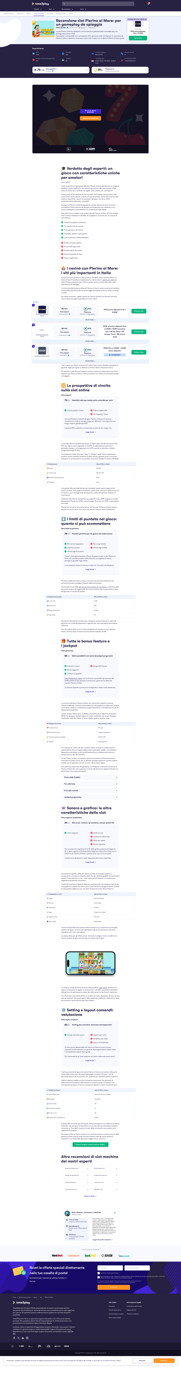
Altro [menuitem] (82, 9)
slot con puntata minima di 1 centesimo (93, 587)
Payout (28, 13)
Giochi (35, 1297)
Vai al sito (138, 38)
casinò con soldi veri (109, 280)
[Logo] (40, 3)
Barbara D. (92, 27)
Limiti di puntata (39, 13)
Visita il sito (139, 311)
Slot (41, 1297)
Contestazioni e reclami (116, 1314)
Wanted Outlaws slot (71, 1168)
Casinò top (20, 13)
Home (14, 1297)
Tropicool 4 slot (99, 1182)
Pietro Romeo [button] (61, 27)
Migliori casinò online (25, 1297)
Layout (71, 13)
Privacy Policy (115, 1360)
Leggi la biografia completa (101, 1239)
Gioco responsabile (115, 1318)
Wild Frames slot (99, 1168)
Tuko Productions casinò (73, 678)
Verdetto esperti (8, 13)
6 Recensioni (91, 314)
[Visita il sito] (42, 309)
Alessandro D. (82, 27)
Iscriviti (114, 1287)
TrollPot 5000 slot (70, 1182)
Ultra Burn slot (98, 1189)
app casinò (103, 987)
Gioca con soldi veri (90, 118)
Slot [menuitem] (50, 9)
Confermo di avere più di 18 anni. (109, 1273)
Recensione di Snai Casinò (42, 356)
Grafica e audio (61, 13)
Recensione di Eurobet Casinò (42, 335)
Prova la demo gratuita (90, 111)
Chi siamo (112, 1306)
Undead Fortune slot (100, 1175)
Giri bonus (50, 13)
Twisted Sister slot (71, 1189)
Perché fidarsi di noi (115, 1310)
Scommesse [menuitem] (66, 9)
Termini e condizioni (133, 1314)
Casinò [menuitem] (36, 9)
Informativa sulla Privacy (134, 1306)
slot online (87, 421)
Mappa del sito (131, 1310)
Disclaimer (36, 302)
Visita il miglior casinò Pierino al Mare (90, 1144)
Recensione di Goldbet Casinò (42, 315)
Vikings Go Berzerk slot (72, 1175)
